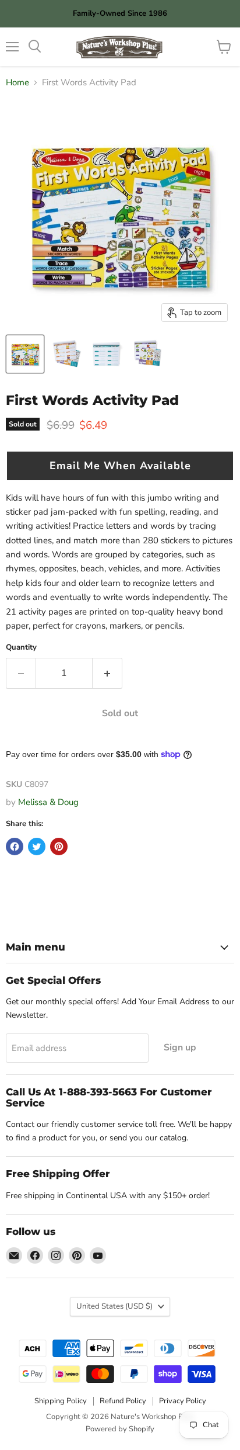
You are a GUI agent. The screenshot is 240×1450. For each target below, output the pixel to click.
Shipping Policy (60, 1401)
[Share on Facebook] (14, 846)
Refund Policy (123, 1401)
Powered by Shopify (120, 1429)
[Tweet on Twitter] (36, 846)
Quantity (21, 647)
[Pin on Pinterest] (59, 846)
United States (114, 1306)
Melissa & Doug (48, 802)
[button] (120, 465)
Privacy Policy (182, 1401)
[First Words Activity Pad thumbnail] (25, 354)
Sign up (180, 1047)
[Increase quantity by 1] (107, 673)
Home (17, 83)
